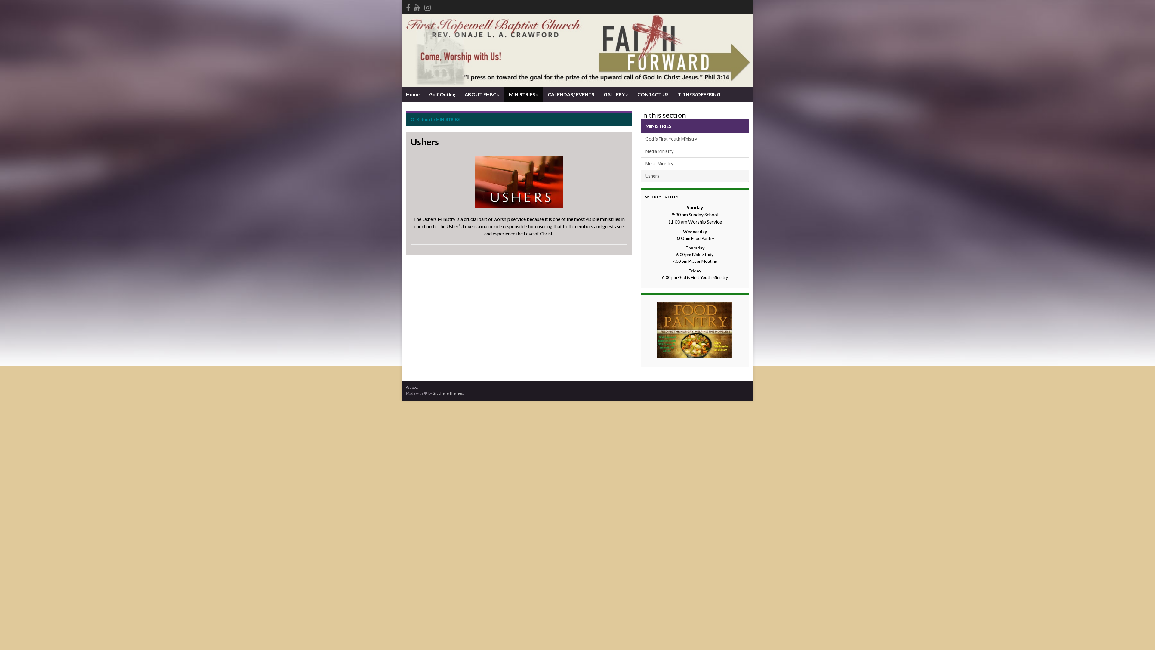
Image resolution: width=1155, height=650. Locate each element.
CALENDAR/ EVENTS (571, 94)
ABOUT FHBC (481, 94)
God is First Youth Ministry (671, 138)
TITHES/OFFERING (699, 94)
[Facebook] (408, 6)
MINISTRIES (522, 94)
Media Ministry (659, 151)
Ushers (652, 175)
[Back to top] (1141, 636)
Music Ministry (659, 163)
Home (413, 94)
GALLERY (615, 94)
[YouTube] (417, 6)
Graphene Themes (448, 393)
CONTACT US (653, 94)
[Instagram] (427, 6)
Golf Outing (442, 94)
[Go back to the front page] (577, 50)
